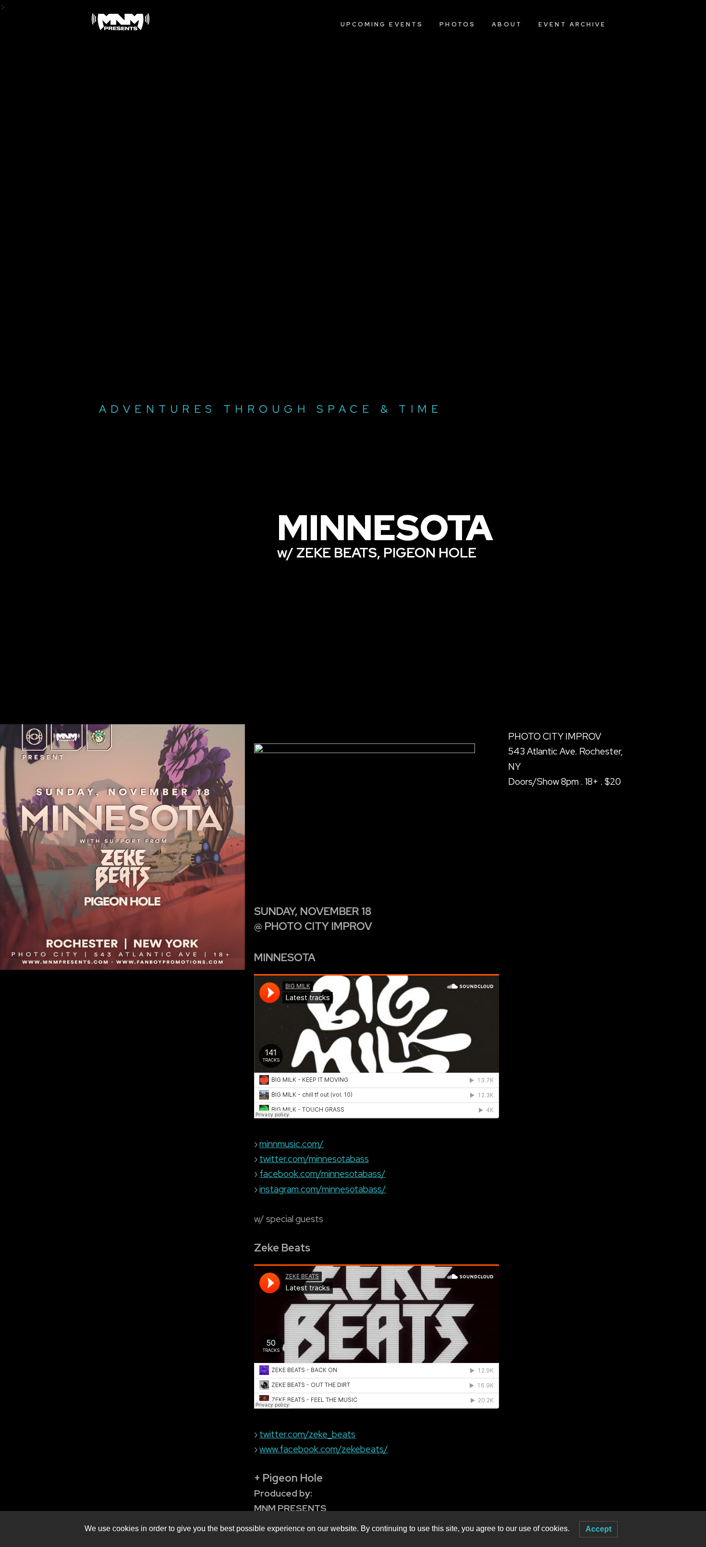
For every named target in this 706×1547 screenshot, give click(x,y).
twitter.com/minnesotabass (314, 1159)
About (507, 24)
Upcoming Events (382, 24)
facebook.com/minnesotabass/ (322, 1174)
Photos (457, 24)
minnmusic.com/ (291, 1144)
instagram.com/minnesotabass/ (322, 1189)
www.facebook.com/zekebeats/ (323, 1449)
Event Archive (572, 24)
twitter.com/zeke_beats (307, 1434)
